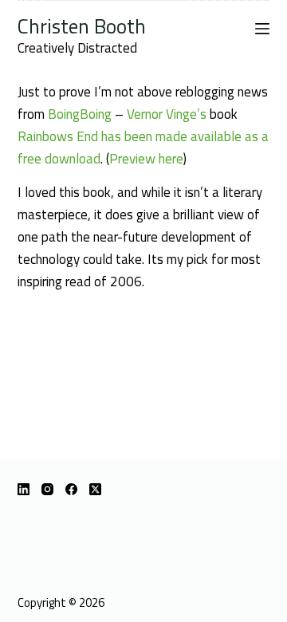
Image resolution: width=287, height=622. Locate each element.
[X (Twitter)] (95, 489)
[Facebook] (71, 489)
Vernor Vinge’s (166, 114)
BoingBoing (80, 114)
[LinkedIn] (23, 489)
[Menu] (262, 29)
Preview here (146, 158)
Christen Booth (82, 25)
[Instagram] (47, 489)
